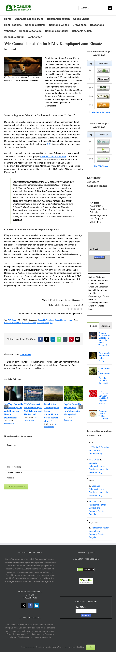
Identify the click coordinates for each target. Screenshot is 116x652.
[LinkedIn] (36, 605)
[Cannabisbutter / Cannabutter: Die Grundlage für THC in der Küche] (93, 369)
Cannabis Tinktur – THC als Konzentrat (103, 415)
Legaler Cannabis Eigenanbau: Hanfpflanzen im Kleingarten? (72, 409)
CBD (49, 144)
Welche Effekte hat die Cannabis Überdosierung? (99, 450)
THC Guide (12, 320)
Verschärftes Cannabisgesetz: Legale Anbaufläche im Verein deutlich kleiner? (51, 412)
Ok (91, 647)
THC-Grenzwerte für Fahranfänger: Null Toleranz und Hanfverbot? (33, 409)
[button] (6, 407)
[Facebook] (30, 605)
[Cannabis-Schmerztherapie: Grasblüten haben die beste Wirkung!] (93, 333)
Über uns (30, 595)
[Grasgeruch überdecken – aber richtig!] (93, 353)
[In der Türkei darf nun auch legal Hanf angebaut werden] (93, 391)
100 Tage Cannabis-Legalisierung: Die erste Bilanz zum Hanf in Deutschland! (13, 410)
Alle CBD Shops (101, 166)
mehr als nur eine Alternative (53, 156)
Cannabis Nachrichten (63, 320)
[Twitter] (23, 605)
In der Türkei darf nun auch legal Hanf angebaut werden (103, 397)
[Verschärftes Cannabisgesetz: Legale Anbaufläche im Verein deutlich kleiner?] (53, 387)
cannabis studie (43, 323)
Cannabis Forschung (46, 320)
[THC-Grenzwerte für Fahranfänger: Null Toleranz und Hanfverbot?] (33, 387)
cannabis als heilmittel (12, 323)
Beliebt (93, 325)
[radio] (68, 309)
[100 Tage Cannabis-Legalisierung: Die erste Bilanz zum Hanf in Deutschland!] (13, 387)
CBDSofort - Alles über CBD (86, 559)
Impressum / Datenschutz (30, 591)
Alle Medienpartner (86, 552)
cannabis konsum (29, 323)
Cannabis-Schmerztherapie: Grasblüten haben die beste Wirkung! (103, 339)
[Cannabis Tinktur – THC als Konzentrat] (93, 411)
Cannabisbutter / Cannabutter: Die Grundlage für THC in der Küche (103, 375)
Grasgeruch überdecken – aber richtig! (103, 357)
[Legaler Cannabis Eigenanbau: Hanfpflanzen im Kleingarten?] (73, 387)
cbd (51, 323)
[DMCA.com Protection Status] (85, 569)
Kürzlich (105, 325)
